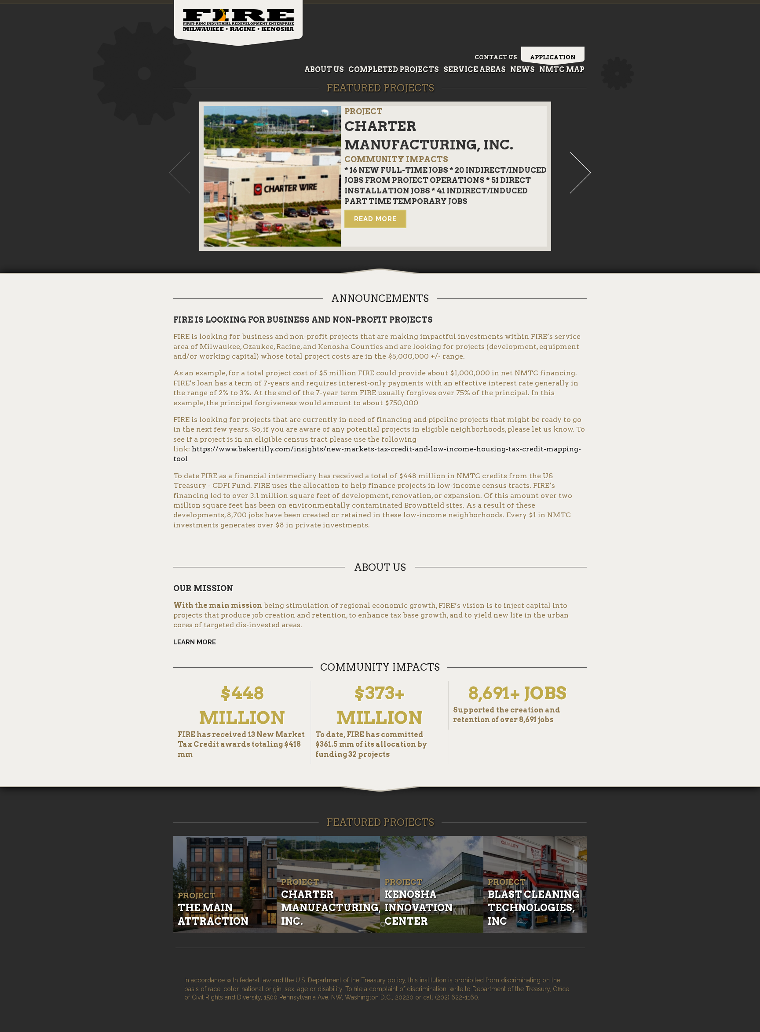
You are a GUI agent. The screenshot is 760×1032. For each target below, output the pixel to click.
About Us (324, 69)
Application (553, 57)
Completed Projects (393, 69)
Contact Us (496, 57)
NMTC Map (562, 69)
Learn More (194, 642)
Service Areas (474, 69)
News (522, 69)
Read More (375, 219)
